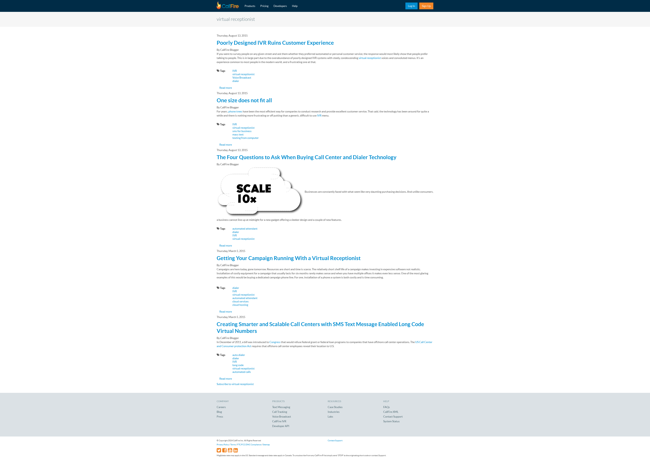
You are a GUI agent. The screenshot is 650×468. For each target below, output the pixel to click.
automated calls (241, 371)
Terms (233, 444)
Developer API (280, 426)
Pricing (264, 5)
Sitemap (266, 444)
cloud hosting (240, 304)
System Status (391, 421)
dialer (235, 80)
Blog (219, 411)
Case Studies (335, 407)
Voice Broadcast (241, 77)
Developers (280, 5)
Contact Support (393, 416)
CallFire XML (390, 411)
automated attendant (244, 228)
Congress (274, 342)
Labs (330, 416)
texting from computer (245, 137)
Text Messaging (281, 407)
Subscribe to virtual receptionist (235, 384)
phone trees (235, 111)
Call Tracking (279, 411)
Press (220, 416)
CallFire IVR (279, 421)
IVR (234, 70)
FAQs (386, 407)
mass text (238, 134)
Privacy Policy (223, 444)
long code (238, 365)
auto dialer (238, 354)
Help (295, 5)
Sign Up (426, 5)
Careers (221, 407)
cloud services (240, 301)
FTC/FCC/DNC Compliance (249, 444)
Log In (411, 5)
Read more (225, 87)
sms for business (242, 131)
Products (250, 5)
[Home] (229, 6)
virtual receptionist (370, 57)
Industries (334, 411)
